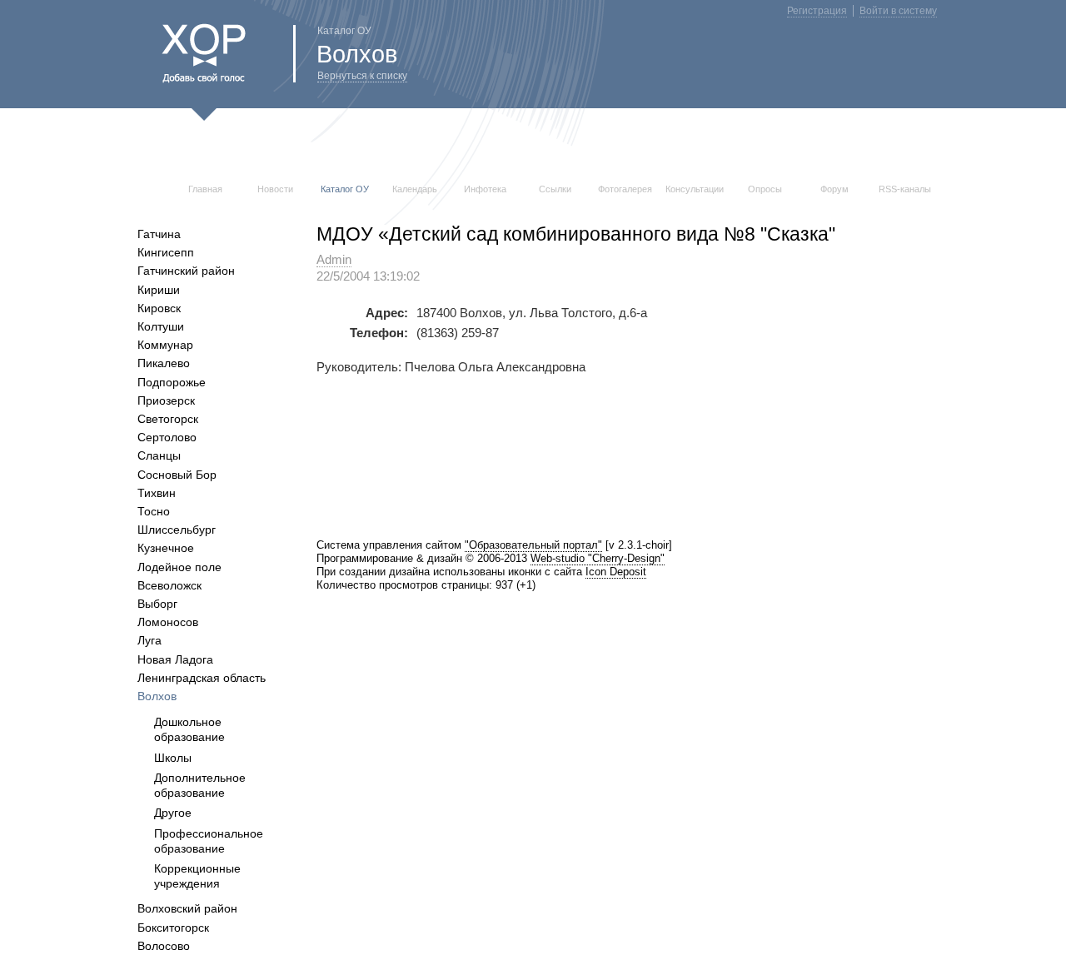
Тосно (153, 511)
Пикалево (163, 363)
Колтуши (160, 326)
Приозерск (166, 400)
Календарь (414, 189)
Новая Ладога (175, 659)
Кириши (158, 289)
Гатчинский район (186, 270)
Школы (173, 757)
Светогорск (167, 418)
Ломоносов (167, 622)
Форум (834, 189)
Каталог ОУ (345, 189)
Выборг (157, 603)
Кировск (159, 308)
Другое (173, 812)
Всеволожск (169, 585)
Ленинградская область (201, 677)
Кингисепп (165, 252)
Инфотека (485, 189)
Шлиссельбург (176, 529)
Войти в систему (898, 11)
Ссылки (555, 189)
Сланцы (159, 455)
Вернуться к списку (362, 76)
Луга (149, 640)
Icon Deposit (615, 571)
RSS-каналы (905, 189)
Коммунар (165, 344)
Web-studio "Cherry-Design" (598, 558)
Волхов (157, 696)
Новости (275, 189)
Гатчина (159, 234)
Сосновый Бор (177, 474)
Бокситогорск (173, 927)
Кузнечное (165, 548)
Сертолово (167, 437)
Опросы (765, 189)
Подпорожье (171, 382)
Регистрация (817, 11)
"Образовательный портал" (533, 545)
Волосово (163, 946)
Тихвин (156, 493)
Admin (333, 259)
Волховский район (187, 908)
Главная (205, 189)
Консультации (694, 189)
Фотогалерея (625, 189)
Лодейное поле (179, 567)
